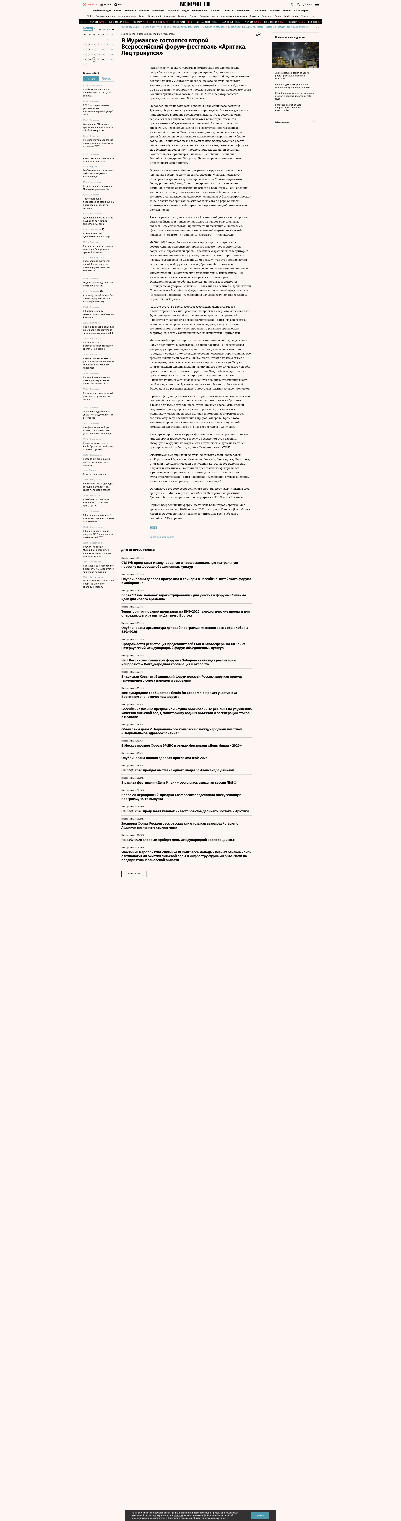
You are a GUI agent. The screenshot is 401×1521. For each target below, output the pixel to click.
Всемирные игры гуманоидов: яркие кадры (97, 235)
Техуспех (254, 16)
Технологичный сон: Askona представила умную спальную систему (98, 583)
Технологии (173, 10)
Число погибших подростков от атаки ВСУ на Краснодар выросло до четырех (98, 203)
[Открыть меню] (317, 4)
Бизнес (117, 10)
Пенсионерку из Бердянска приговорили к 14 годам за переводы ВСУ (98, 143)
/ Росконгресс (168, 34)
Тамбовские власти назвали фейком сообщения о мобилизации (98, 173)
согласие (178, 1515)
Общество (229, 10)
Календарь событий (89, 29)
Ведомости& (154, 16)
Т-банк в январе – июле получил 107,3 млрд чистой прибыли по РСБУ (98, 534)
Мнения (287, 10)
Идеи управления (127, 16)
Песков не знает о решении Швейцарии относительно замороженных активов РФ (98, 329)
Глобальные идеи (102, 10)
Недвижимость (199, 10)
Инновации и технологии (234, 16)
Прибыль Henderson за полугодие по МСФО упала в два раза (98, 92)
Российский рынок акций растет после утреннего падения (97, 462)
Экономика (130, 10)
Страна (193, 16)
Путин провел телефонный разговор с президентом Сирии (98, 396)
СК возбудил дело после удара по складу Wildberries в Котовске (98, 414)
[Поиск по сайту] (298, 4)
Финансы (144, 10)
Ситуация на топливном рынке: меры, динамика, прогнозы (233, 27)
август (106, 29)
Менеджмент (244, 10)
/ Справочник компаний (148, 34)
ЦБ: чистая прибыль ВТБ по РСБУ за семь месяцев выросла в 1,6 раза (98, 220)
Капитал (182, 16)
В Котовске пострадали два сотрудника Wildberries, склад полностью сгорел (98, 486)
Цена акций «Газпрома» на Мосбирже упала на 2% (98, 188)
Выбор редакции (130, 27)
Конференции (291, 16)
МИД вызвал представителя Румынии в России (98, 284)
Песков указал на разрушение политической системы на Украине (98, 345)
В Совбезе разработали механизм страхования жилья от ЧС (96, 502)
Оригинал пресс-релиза (162, 537)
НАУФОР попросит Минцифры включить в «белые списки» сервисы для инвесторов (97, 551)
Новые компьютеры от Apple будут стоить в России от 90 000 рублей (98, 446)
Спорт (278, 16)
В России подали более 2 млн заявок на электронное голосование (98, 518)
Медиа (185, 10)
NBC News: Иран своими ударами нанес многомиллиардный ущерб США (98, 110)
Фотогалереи (301, 10)
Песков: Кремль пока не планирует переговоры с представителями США (97, 380)
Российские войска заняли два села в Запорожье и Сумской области (98, 249)
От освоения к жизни (95, 474)
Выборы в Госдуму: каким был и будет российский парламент (297, 27)
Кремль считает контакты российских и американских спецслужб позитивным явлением (98, 363)
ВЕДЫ (90, 16)
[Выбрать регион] (292, 4)
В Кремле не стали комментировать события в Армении (98, 314)
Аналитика (169, 16)
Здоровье (267, 16)
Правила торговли (105, 16)
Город (142, 16)
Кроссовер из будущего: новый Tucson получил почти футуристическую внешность (96, 266)
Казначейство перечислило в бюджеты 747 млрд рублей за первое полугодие (98, 568)
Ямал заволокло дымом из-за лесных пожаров (98, 160)
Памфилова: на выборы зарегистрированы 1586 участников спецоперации (97, 430)
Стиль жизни (260, 10)
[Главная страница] (194, 4)
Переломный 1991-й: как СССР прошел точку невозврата (170, 27)
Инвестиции (158, 10)
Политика (216, 10)
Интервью (275, 10)
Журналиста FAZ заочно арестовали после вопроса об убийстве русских (98, 127)
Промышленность (209, 16)
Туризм (304, 16)
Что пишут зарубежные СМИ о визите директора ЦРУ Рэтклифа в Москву (98, 298)
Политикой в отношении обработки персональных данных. (197, 1518)
